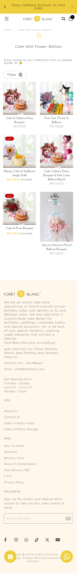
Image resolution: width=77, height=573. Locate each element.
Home (7, 29)
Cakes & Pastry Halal (19, 423)
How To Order (14, 446)
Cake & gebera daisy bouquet (19, 120)
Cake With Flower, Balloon (34, 29)
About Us (10, 411)
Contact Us (12, 417)
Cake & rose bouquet (19, 228)
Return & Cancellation (20, 464)
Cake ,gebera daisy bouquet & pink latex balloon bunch (56, 175)
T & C (8, 476)
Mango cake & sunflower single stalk (19, 173)
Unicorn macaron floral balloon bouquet (56, 247)
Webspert (33, 561)
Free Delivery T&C (17, 470)
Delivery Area (14, 458)
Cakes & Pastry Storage (21, 429)
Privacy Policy (14, 482)
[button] (72, 7)
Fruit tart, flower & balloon (57, 120)
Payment (10, 452)
